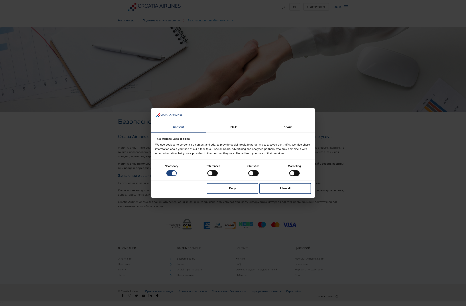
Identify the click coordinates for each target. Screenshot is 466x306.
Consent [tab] (178, 126)
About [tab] (288, 126)
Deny (232, 188)
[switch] (212, 173)
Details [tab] (233, 126)
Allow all (285, 188)
